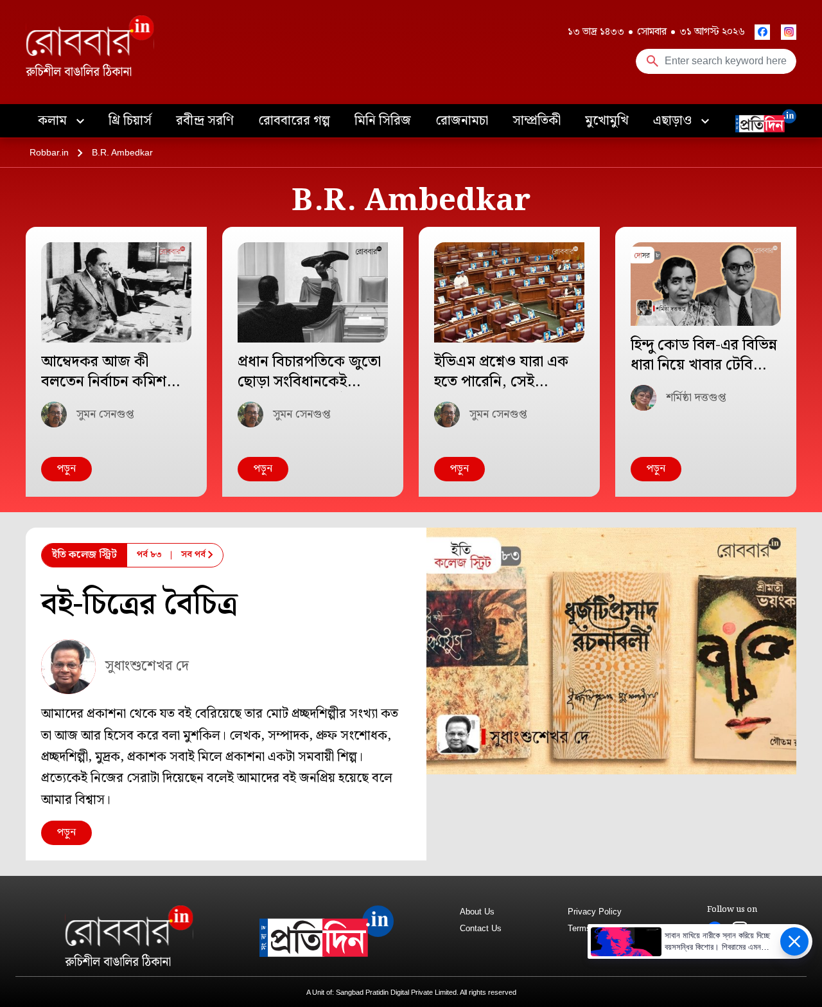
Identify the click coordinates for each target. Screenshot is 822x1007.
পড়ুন (66, 469)
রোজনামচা (461, 121)
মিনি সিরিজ (382, 121)
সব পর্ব (193, 555)
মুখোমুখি (607, 121)
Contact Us (481, 928)
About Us (477, 911)
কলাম (54, 121)
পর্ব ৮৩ (149, 555)
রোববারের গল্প (294, 121)
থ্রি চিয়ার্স (130, 121)
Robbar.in (49, 152)
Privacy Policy (595, 911)
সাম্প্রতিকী (536, 121)
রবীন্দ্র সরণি (205, 121)
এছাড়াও (674, 121)
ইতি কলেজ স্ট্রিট (84, 555)
